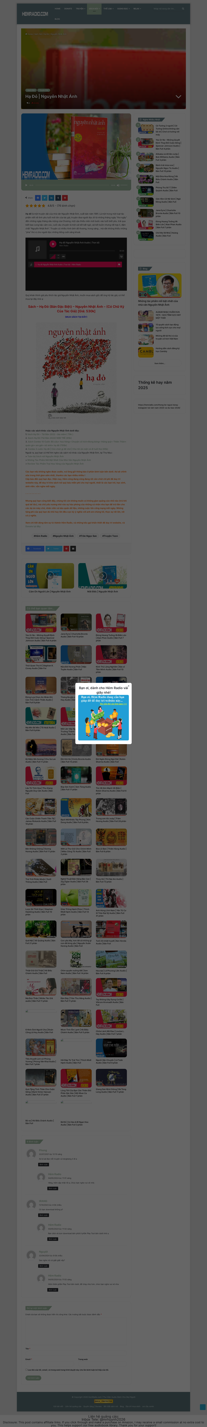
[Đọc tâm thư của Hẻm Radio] (103, 740)
